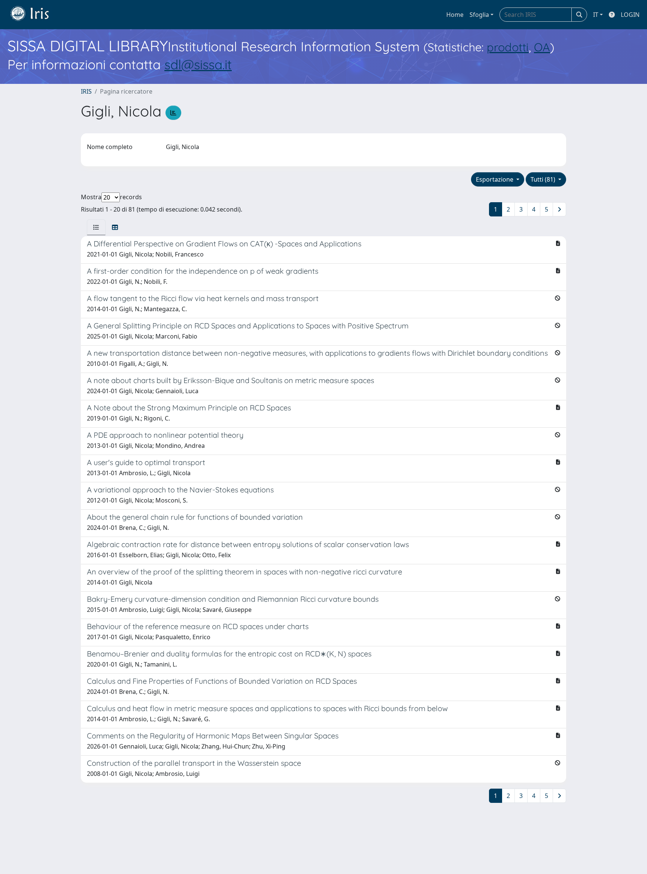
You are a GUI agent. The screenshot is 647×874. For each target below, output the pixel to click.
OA (542, 47)
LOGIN (630, 14)
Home (455, 14)
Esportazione (495, 179)
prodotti (508, 47)
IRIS (86, 91)
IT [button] (595, 14)
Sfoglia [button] (479, 14)
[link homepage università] (35, 14)
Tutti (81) (544, 179)
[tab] (96, 227)
